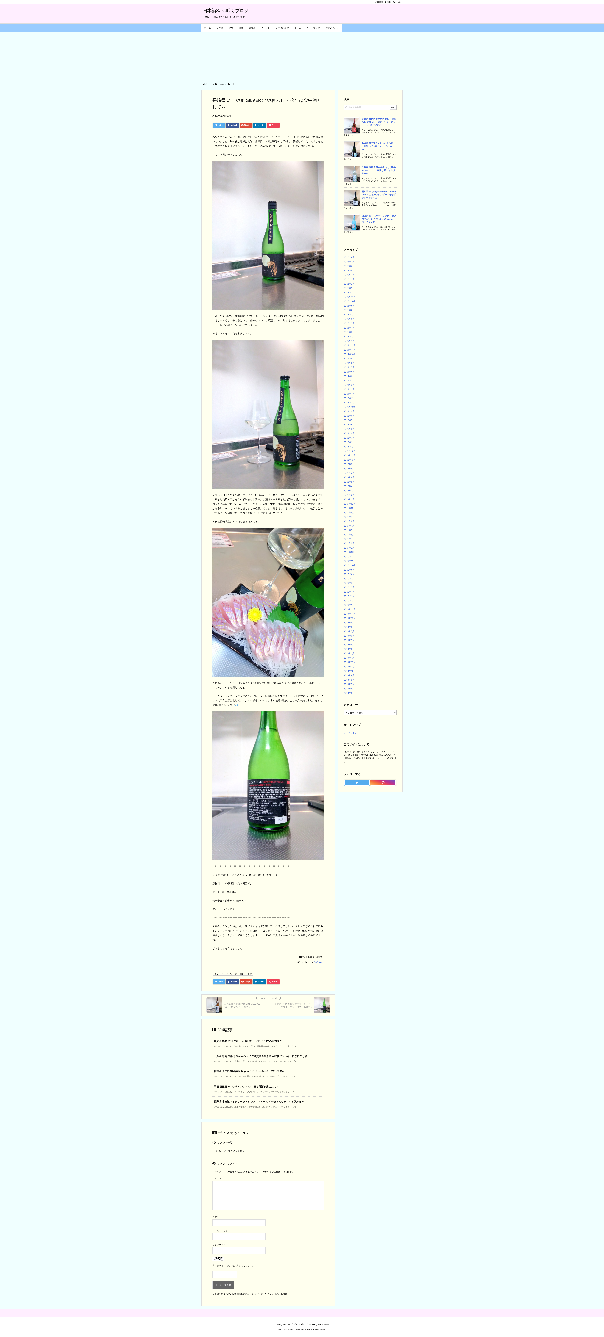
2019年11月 (349, 613)
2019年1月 (349, 657)
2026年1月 (349, 288)
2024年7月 (349, 367)
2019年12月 (350, 609)
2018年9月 (349, 675)
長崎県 (311, 957)
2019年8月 (349, 627)
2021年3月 (349, 543)
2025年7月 (349, 314)
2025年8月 (349, 310)
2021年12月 (349, 503)
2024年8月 (349, 363)
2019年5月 (349, 640)
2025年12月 (350, 292)
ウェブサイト (219, 1244)
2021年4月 (349, 539)
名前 (215, 1217)
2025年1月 (349, 341)
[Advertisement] (302, 56)
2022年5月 (349, 481)
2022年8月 (349, 468)
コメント (216, 1178)
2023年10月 (350, 407)
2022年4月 (349, 486)
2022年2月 (349, 495)
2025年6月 (349, 319)
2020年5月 (349, 587)
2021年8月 (349, 521)
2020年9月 (349, 569)
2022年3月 (349, 490)
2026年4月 (349, 274)
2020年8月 (349, 574)
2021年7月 (349, 525)
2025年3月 (349, 332)
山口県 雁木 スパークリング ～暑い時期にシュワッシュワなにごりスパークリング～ (379, 218)
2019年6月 (349, 635)
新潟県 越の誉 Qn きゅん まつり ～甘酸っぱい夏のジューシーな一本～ (378, 146)
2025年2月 (349, 336)
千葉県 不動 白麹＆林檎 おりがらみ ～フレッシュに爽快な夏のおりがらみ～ (379, 170)
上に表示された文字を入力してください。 (233, 1265)
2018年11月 (349, 666)
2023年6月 (349, 424)
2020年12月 (350, 556)
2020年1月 (349, 605)
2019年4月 (349, 644)
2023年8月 (349, 415)
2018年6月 (349, 688)
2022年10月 (350, 459)
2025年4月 (349, 327)
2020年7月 (349, 578)
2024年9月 (349, 358)
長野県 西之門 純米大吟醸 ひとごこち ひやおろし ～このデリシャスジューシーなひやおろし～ (379, 121)
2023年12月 (350, 398)
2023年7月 (349, 420)
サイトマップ (350, 732)
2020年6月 (349, 583)
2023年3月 (349, 437)
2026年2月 (349, 283)
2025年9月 (349, 305)
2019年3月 (349, 649)
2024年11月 (350, 349)
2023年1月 (349, 446)
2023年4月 (349, 433)
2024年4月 (349, 380)
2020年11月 (350, 561)
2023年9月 (349, 411)
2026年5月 (349, 270)
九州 (304, 957)
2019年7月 (349, 631)
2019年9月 (349, 622)
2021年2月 (349, 547)
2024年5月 (349, 376)
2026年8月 (349, 257)
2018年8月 (349, 679)
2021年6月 (349, 530)
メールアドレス (220, 1230)
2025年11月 (350, 297)
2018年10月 (350, 671)
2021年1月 (349, 552)
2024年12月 (350, 345)
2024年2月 (349, 389)
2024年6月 (349, 371)
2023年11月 (350, 402)
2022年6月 (349, 477)
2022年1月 (349, 499)
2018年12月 (350, 662)
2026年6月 (349, 266)
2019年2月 (349, 653)
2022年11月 (349, 455)
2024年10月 (350, 354)
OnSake (318, 962)
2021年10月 (350, 512)
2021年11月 (349, 508)
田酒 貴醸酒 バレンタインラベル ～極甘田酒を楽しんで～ (246, 1086)
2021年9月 (349, 517)
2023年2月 (349, 442)
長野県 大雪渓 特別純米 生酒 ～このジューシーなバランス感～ (249, 1071)
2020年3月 (349, 596)
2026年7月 (349, 261)
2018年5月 (349, 693)
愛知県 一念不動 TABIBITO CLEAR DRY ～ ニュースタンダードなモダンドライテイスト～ (379, 194)
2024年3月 (349, 385)
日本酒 (319, 957)
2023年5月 (349, 429)
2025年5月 (349, 323)
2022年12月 (350, 451)
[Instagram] (383, 783)
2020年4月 (349, 591)
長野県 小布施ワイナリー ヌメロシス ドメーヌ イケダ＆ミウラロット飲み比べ (259, 1101)
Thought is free (319, 1329)
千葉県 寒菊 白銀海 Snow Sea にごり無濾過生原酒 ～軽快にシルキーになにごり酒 (260, 1056)
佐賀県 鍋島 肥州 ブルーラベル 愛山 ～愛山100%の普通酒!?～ (249, 1041)
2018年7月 (349, 684)
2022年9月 (349, 464)
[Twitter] (357, 783)
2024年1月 (349, 393)
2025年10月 (350, 301)
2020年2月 (349, 600)
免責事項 (379, 2)
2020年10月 (350, 565)
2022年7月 (349, 473)
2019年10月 (350, 618)
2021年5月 (349, 534)
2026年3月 (349, 279)
